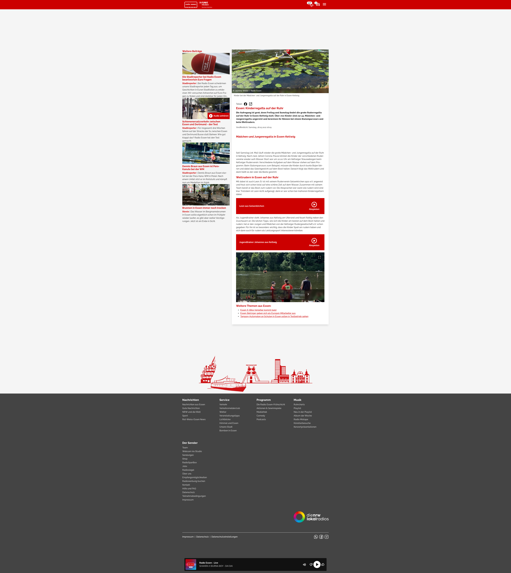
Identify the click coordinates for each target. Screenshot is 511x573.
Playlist (297, 408)
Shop (184, 459)
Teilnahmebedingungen (194, 496)
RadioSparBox (189, 462)
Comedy (261, 415)
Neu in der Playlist (303, 412)
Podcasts (261, 419)
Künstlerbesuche (302, 423)
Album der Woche (303, 415)
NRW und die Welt (191, 412)
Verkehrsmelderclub (229, 408)
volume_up (304, 564)
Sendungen (188, 455)
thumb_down (311, 564)
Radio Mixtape (301, 419)
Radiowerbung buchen (193, 481)
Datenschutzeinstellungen (224, 536)
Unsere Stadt (225, 427)
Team (185, 447)
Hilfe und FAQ (189, 488)
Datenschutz (188, 492)
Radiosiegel (188, 470)
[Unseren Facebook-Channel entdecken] (321, 537)
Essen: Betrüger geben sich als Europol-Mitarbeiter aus (268, 313)
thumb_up (322, 564)
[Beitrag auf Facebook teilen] (245, 104)
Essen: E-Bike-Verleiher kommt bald (258, 310)
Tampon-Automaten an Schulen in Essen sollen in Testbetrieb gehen (274, 316)
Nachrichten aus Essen (193, 404)
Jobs (184, 466)
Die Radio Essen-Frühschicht (271, 404)
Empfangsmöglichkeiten (194, 477)
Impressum (188, 499)
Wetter (222, 412)
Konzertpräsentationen (305, 427)
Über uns (186, 473)
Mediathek (262, 412)
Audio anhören (219, 115)
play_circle (317, 564)
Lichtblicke (224, 419)
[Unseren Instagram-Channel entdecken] (326, 537)
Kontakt (186, 485)
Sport (185, 415)
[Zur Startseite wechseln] (190, 5)
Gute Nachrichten (191, 408)
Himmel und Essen (228, 423)
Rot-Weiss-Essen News (194, 419)
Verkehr (223, 404)
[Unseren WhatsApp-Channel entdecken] (316, 537)
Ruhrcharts (299, 404)
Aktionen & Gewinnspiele (269, 408)
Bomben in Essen (228, 430)
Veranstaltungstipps (229, 415)
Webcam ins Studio (192, 451)
